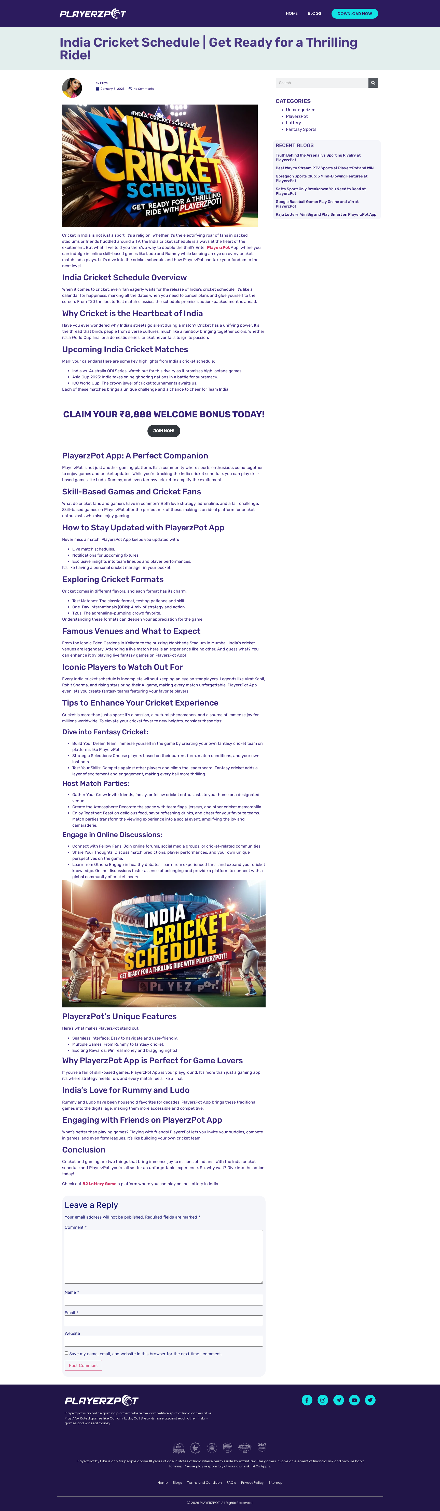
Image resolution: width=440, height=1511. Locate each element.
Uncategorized (300, 109)
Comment (76, 1227)
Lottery (293, 122)
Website (72, 1333)
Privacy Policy (252, 1482)
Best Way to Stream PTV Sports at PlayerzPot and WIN (325, 168)
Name (72, 1292)
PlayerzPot (297, 116)
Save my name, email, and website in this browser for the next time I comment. (145, 1354)
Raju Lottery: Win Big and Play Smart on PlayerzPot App (326, 214)
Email (71, 1313)
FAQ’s (231, 1482)
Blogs (314, 13)
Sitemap (276, 1482)
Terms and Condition (204, 1482)
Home (292, 13)
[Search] (373, 83)
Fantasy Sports (301, 129)
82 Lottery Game (99, 1183)
